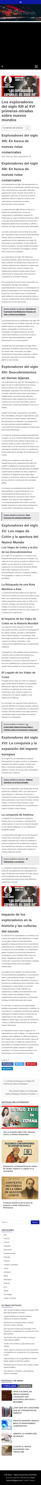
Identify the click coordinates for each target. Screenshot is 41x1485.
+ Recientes (25, 1386)
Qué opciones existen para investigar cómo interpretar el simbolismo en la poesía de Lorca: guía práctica (21, 1331)
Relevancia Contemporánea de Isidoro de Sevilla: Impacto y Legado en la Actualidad (20, 1168)
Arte (5, 1235)
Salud (6, 1291)
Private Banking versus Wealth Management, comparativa (26, 1423)
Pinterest (31, 1064)
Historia (6, 1261)
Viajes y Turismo (10, 1298)
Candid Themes (29, 1480)
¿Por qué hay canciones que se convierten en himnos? (26, 1410)
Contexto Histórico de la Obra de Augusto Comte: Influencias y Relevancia (18, 1205)
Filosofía (7, 1257)
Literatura (7, 1272)
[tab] (9, 1386)
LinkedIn (8, 1068)
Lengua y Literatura (11, 1265)
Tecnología (8, 1294)
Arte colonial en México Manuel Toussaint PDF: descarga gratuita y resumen (24, 1397)
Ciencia (6, 1238)
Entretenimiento (9, 1253)
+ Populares (9, 1386)
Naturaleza (8, 1279)
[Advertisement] (20, 42)
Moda (6, 1276)
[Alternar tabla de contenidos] (26, 128)
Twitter (20, 1064)
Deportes (7, 1246)
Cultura (6, 1242)
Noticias (7, 1283)
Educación (8, 1250)
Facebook (8, 1064)
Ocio (5, 1287)
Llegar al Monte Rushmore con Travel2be (22, 1449)
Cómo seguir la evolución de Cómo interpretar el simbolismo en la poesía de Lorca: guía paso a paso (21, 1352)
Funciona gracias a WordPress (18, 1478)
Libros (6, 1268)
